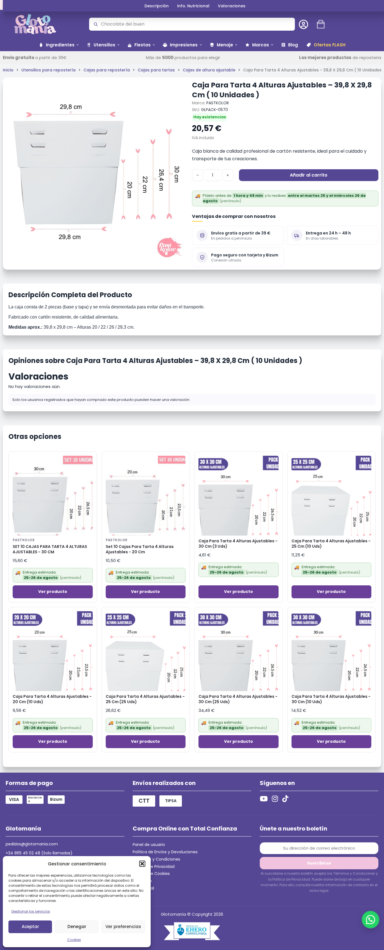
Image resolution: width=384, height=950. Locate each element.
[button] (142, 863)
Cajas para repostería (106, 70)
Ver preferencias (123, 926)
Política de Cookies (151, 873)
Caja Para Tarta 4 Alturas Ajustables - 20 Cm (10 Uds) (52, 699)
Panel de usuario (149, 844)
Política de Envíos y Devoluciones (165, 852)
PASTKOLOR (217, 103)
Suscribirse (319, 863)
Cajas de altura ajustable (209, 70)
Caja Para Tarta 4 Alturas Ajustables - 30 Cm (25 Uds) (237, 699)
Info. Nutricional (193, 6)
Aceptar (30, 926)
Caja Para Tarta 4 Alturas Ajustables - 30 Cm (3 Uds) (237, 543)
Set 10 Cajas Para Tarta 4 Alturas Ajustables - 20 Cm (140, 549)
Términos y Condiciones (156, 859)
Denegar (76, 926)
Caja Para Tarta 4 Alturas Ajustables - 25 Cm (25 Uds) (145, 699)
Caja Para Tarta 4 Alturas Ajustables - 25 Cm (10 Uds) (331, 543)
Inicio (8, 70)
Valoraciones (231, 6)
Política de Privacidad (154, 866)
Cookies (74, 939)
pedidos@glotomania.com (32, 844)
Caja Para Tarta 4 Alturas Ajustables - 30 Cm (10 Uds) (331, 699)
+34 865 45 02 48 (23, 853)
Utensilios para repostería (48, 70)
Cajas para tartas (156, 70)
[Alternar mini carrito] (321, 24)
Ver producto (52, 591)
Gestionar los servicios (30, 911)
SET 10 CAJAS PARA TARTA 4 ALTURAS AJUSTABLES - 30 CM (50, 549)
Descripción (156, 6)
